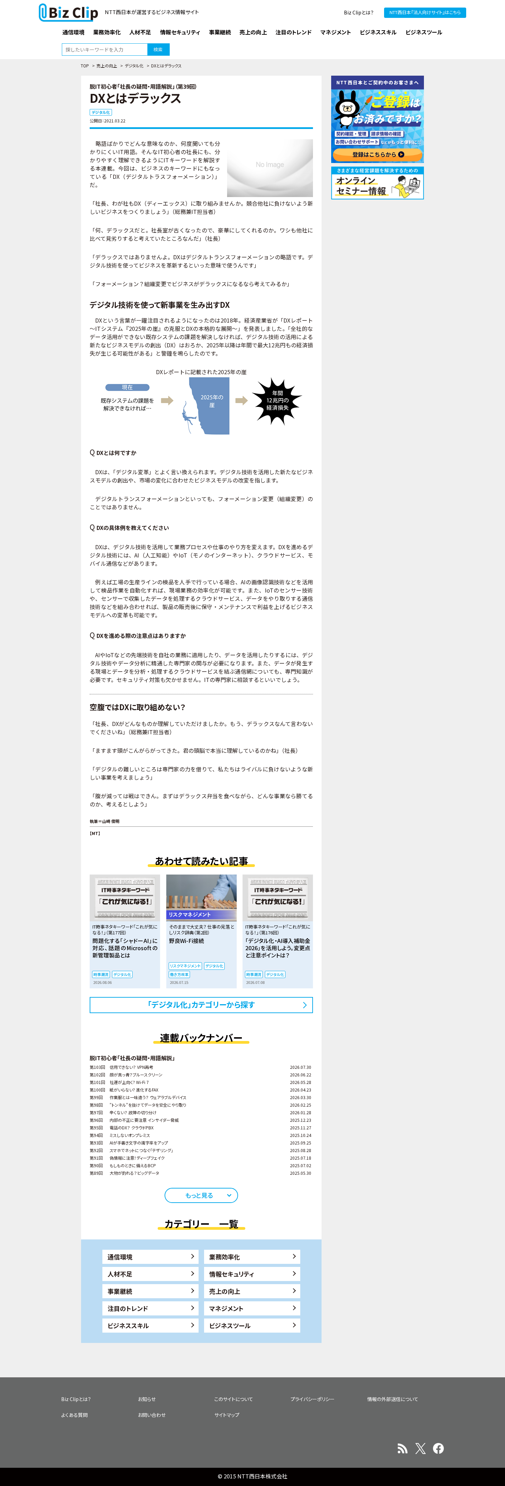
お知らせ (147, 1399)
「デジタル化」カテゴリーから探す (201, 1004)
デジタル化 (134, 65)
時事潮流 (101, 974)
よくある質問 (74, 1414)
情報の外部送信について (392, 1399)
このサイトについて (233, 1399)
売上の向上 (107, 65)
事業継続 (120, 1291)
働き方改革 (179, 974)
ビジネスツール (230, 1325)
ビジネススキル (128, 1325)
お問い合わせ (152, 1414)
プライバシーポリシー (313, 1399)
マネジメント (226, 1308)
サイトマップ (226, 1414)
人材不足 (120, 1273)
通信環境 (120, 1256)
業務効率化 (224, 1256)
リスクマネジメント (185, 965)
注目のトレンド (128, 1308)
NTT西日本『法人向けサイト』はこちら (425, 12)
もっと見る (199, 1195)
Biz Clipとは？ (359, 12)
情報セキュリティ (231, 1273)
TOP (85, 65)
